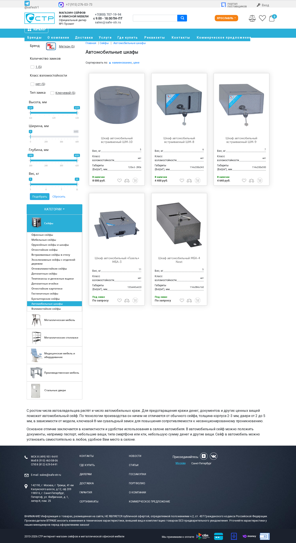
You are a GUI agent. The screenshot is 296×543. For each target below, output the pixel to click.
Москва (180, 463)
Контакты (181, 37)
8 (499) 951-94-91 (47, 456)
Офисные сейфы (42, 235)
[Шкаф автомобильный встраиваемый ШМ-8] (179, 105)
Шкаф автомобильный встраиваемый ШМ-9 (241, 140)
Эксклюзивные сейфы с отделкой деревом (53, 261)
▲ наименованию (120, 62)
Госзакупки (137, 474)
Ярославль (225, 18)
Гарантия (86, 492)
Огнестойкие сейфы (44, 250)
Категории (53, 209)
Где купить (127, 37)
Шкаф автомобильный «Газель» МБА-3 (117, 260)
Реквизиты (154, 37)
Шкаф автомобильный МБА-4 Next (179, 260)
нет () (40, 84)
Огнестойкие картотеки (46, 288)
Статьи (133, 465)
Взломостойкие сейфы (46, 309)
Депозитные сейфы (44, 273)
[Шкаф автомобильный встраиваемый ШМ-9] (241, 105)
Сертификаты (89, 501)
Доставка (84, 37)
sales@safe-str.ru (50, 474)
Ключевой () (65, 93)
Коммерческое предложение (223, 37)
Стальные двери (55, 390)
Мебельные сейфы (43, 240)
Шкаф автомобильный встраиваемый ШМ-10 (117, 140)
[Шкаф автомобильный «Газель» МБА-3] (116, 224)
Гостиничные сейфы (44, 293)
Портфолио (137, 483)
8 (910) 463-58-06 (47, 460)
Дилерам (86, 474)
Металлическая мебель (59, 320)
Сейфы (48, 223)
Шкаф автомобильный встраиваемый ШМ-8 (179, 140)
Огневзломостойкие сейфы (49, 268)
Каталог (39, 29)
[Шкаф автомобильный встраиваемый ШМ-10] (116, 105)
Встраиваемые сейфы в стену (50, 255)
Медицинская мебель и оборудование (59, 355)
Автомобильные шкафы (47, 304)
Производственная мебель (61, 373)
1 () (39, 67)
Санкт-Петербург (201, 463)
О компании (58, 37)
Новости (135, 456)
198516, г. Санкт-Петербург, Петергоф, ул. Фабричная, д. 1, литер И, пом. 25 (50, 497)
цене (136, 62)
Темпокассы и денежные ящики (52, 278)
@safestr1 (31, 7)
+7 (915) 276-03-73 (79, 4)
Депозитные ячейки (44, 283)
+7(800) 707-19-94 (108, 14)
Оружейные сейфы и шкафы (50, 245)
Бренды (34, 37)
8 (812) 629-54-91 (47, 464)
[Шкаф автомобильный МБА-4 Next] (179, 224)
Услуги (105, 37)
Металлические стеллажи (61, 337)
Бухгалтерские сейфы (45, 299)
